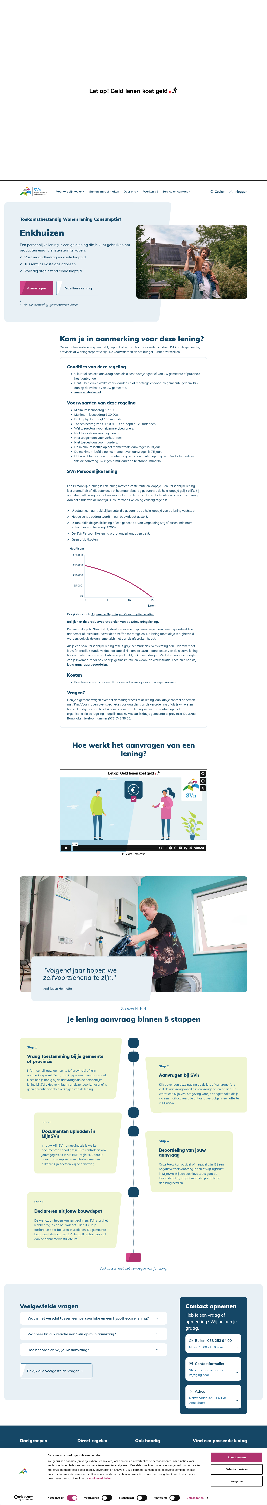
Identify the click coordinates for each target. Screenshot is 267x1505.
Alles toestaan (237, 1457)
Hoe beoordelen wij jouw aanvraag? (58, 1350)
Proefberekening (78, 288)
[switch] (107, 1498)
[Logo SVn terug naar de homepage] (33, 191)
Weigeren (237, 1481)
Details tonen (195, 1497)
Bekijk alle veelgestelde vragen (53, 1371)
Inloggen (240, 191)
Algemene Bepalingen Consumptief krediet (122, 614)
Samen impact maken (104, 191)
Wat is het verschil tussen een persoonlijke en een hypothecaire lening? (88, 1318)
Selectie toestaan (237, 1469)
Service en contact (175, 191)
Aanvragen (36, 288)
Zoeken (220, 191)
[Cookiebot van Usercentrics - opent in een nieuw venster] (23, 1498)
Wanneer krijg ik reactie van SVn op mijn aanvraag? (71, 1334)
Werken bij (150, 191)
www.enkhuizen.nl (87, 392)
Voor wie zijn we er (69, 191)
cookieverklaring (100, 1478)
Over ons (130, 191)
